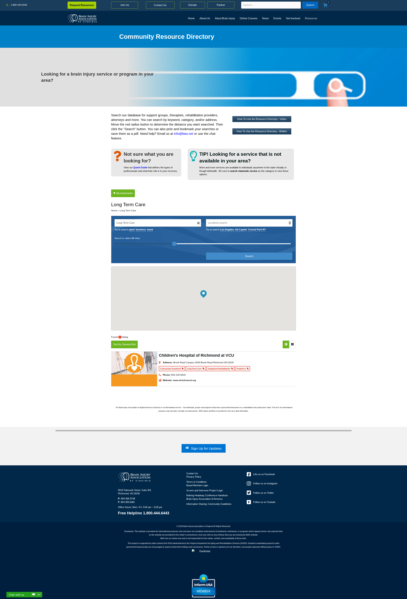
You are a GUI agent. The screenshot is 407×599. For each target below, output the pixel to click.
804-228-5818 (178, 375)
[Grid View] (292, 344)
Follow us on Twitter (263, 492)
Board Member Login (197, 485)
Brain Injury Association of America (204, 498)
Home (114, 210)
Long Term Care (128, 210)
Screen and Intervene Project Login (204, 490)
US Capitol (241, 229)
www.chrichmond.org (184, 380)
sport (132, 229)
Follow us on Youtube (264, 502)
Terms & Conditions (196, 481)
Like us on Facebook (264, 474)
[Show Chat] (33, 594)
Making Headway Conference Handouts (207, 495)
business (141, 229)
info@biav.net (183, 133)
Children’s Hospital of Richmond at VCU (196, 355)
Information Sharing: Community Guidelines (208, 504)
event (150, 229)
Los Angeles (227, 229)
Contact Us (192, 473)
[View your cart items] (325, 5)
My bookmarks (124, 193)
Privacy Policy (193, 476)
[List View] (286, 344)
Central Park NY (257, 229)
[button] (82, 5)
